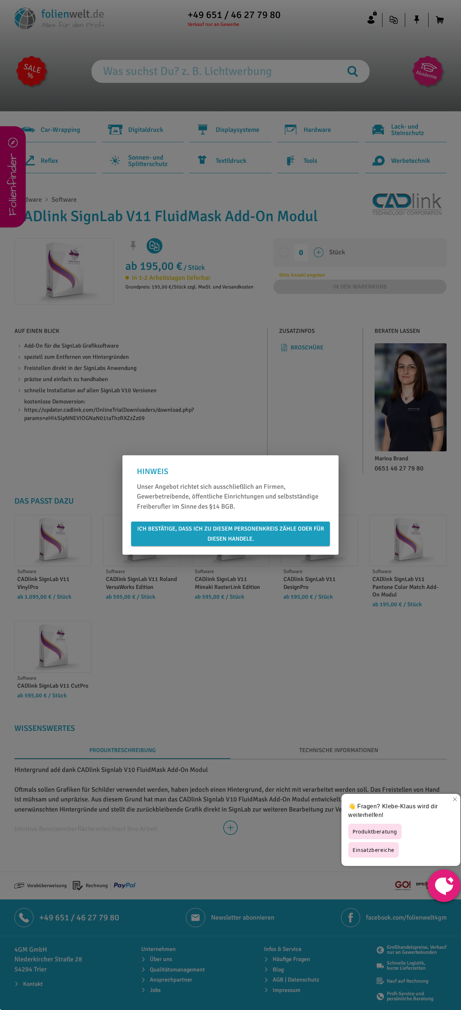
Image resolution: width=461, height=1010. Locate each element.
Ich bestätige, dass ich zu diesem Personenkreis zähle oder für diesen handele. (230, 533)
